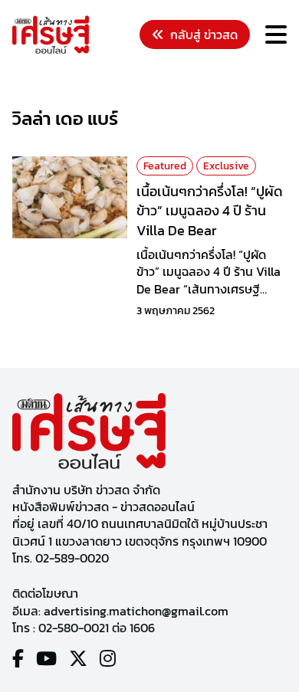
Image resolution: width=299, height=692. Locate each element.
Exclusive (226, 166)
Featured (164, 166)
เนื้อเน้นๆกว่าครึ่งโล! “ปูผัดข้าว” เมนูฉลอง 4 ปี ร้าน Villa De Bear (209, 210)
